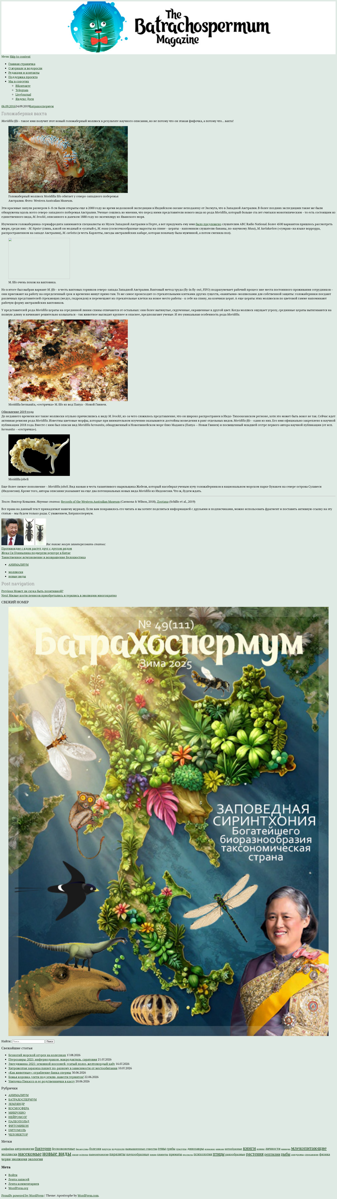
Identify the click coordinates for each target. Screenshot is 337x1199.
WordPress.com (88, 1195)
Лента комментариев (23, 1184)
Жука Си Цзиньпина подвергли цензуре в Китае (36, 553)
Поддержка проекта (23, 77)
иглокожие (210, 1149)
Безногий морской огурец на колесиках (37, 1055)
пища (153, 1154)
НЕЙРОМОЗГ (17, 1117)
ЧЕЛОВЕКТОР (18, 1134)
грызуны (181, 1149)
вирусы (106, 1149)
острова (83, 1154)
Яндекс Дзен (24, 99)
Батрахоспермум (41, 106)
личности (272, 1148)
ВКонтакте (23, 86)
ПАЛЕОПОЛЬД (18, 1121)
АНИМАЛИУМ (18, 565)
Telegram (21, 90)
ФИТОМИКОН (18, 1126)
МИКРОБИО (17, 1113)
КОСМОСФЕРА (18, 1108)
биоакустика (82, 1149)
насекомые (30, 1154)
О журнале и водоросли (25, 68)
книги (249, 1148)
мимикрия (285, 1149)
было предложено (208, 224)
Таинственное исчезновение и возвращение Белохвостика (43, 557)
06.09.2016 (8, 106)
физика (324, 1154)
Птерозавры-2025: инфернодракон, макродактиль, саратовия (52, 1059)
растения (255, 1154)
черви (6, 1159)
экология (35, 1159)
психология (203, 1154)
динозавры (195, 1148)
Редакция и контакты (23, 73)
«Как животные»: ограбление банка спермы (39, 1072)
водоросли (118, 1149)
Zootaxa (162, 502)
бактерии (43, 1148)
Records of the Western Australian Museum (90, 502)
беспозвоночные (63, 1149)
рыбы (285, 1154)
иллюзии (220, 1149)
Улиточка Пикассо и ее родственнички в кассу (41, 1081)
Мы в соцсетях (18, 81)
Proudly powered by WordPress (22, 1195)
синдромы (297, 1154)
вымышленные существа (141, 1149)
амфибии (7, 1149)
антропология (24, 1149)
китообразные (233, 1149)
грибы (171, 1149)
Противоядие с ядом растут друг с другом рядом (36, 548)
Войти (12, 1175)
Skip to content (20, 56)
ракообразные (235, 1154)
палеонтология (99, 1154)
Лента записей (18, 1179)
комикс (261, 1149)
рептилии (272, 1154)
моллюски (15, 572)
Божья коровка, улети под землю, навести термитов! (46, 1077)
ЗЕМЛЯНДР (16, 1104)
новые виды (17, 576)
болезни (95, 1149)
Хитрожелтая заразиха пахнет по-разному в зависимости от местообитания (62, 1068)
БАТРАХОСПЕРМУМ (22, 1099)
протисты (188, 1154)
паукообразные (137, 1154)
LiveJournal (23, 94)
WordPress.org (18, 1188)
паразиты (117, 1154)
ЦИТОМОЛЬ (17, 1130)
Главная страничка (21, 64)
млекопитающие (309, 1148)
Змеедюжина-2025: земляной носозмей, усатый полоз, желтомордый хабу (61, 1064)
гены (162, 1148)
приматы (175, 1154)
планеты (162, 1154)
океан (75, 1154)
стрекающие (312, 1154)
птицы (218, 1153)
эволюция (19, 1159)
